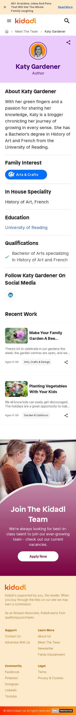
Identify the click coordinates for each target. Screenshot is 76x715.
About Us (44, 636)
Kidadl (7, 31)
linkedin (11, 690)
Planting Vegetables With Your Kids (48, 389)
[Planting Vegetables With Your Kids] (16, 388)
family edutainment (51, 654)
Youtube (11, 696)
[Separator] (68, 42)
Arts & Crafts (27, 175)
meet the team (49, 642)
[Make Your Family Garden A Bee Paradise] (16, 335)
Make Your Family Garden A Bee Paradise (45, 336)
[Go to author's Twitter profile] (10, 295)
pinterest (11, 678)
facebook (12, 672)
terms (42, 672)
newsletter (45, 648)
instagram (12, 684)
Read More (65, 7)
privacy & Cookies (50, 678)
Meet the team (26, 31)
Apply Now (38, 556)
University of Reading (26, 227)
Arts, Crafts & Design (37, 361)
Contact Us (13, 636)
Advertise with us (17, 642)
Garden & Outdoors (36, 415)
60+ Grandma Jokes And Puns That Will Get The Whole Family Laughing (31, 7)
